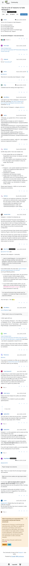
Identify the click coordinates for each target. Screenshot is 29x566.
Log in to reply (24, 14)
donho (5, 19)
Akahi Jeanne (7, 393)
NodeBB (13, 556)
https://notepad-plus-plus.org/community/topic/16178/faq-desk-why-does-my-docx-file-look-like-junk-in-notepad (14, 337)
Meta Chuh (6, 249)
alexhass (6, 149)
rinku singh (6, 45)
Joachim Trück (7, 214)
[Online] (2, 354)
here (7, 104)
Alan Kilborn (6, 97)
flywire (5, 333)
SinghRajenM (7, 458)
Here (2, 310)
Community (14, 2)
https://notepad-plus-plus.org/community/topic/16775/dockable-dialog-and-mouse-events (14, 50)
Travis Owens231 (7, 371)
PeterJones (6, 354)
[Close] (26, 519)
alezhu (5, 115)
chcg (5, 85)
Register (5, 544)
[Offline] (2, 19)
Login (9, 544)
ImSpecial (6, 59)
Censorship (7, 62)
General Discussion (12, 361)
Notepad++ (21, 552)
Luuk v (5, 500)
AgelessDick (6, 414)
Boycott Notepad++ (12, 11)
